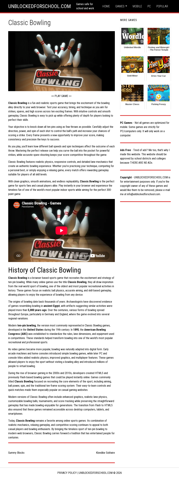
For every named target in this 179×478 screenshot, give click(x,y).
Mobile (137, 6)
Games (119, 6)
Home (106, 6)
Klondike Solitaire (105, 452)
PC (149, 6)
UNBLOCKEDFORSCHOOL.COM (39, 6)
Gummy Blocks (16, 452)
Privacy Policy (67, 472)
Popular (162, 6)
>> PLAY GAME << (61, 96)
